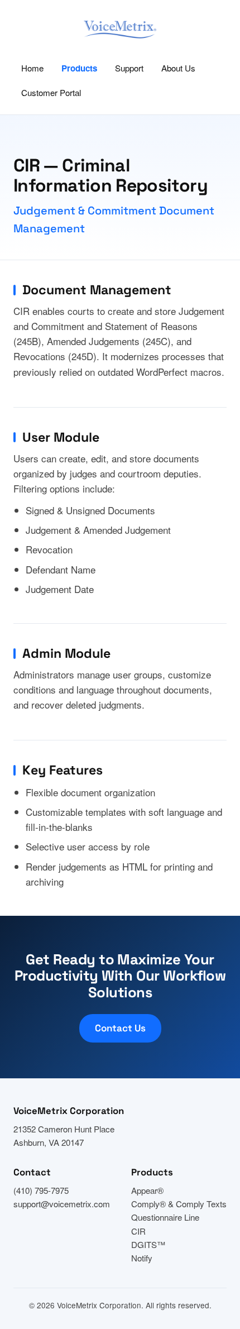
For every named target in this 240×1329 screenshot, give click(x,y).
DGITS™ (148, 1244)
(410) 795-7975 (41, 1190)
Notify (141, 1258)
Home (32, 68)
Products (79, 68)
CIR (138, 1231)
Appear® (147, 1190)
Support (129, 68)
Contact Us (120, 1028)
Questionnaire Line (165, 1217)
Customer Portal (51, 92)
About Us (178, 68)
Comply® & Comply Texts (179, 1204)
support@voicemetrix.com (61, 1204)
